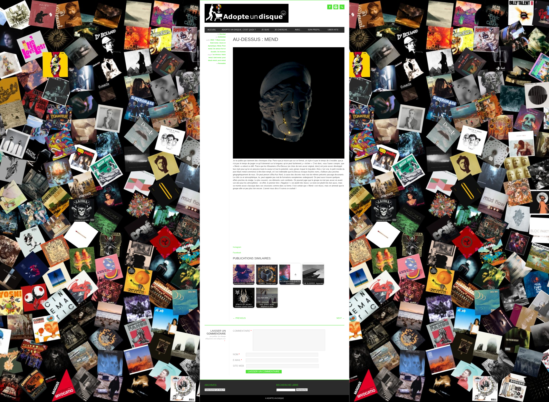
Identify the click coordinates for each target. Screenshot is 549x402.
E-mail (237, 360)
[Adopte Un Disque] (247, 22)
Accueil (211, 30)
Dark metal (214, 43)
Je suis (265, 30)
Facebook (329, 7)
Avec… (298, 30)
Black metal (220, 40)
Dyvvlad (223, 34)
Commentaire (242, 331)
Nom (236, 354)
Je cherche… (282, 30)
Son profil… (315, 30)
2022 (212, 40)
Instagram (335, 7)
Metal (219, 46)
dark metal (217, 57)
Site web (238, 366)
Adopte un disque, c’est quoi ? (239, 30)
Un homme (221, 52)
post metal (222, 60)
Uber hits (333, 30)
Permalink (222, 63)
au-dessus (217, 54)
